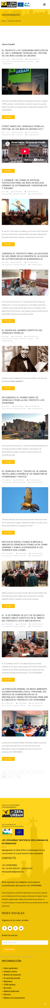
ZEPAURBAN (18, 59)
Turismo (30, 61)
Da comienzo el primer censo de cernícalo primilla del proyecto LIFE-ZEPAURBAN (23, 400)
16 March (7, 480)
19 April (7, 406)
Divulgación (7, 61)
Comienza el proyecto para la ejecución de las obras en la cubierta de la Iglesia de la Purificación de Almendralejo (25, 256)
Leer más (8, 117)
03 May (6, 336)
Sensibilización (19, 61)
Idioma (5, 44)
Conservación (33, 59)
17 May (6, 191)
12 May (6, 262)
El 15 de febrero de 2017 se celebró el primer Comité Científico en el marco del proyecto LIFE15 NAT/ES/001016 (23, 618)
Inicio (4, 21)
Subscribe (9, 949)
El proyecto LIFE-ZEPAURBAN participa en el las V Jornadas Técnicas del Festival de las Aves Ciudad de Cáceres (25, 53)
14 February (8, 703)
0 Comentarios (33, 135)
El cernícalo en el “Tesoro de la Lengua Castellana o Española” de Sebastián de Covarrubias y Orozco (24, 474)
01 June (6, 132)
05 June (6, 59)
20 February (8, 553)
